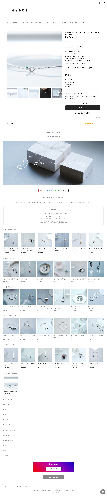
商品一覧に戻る (53, 477)
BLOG (46, 22)
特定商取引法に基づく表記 (23, 487)
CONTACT (55, 22)
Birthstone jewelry (8, 440)
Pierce (5, 409)
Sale (4, 450)
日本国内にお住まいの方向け (82, 113)
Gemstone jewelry (8, 435)
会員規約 (34, 487)
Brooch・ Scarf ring (9, 430)
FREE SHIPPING (36, 22)
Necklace (6, 404)
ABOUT (14, 22)
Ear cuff (5, 420)
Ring (4, 414)
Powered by (51, 493)
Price (5, 445)
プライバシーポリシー (10, 487)
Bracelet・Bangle (8, 425)
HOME (7, 22)
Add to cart (83, 108)
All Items (5, 455)
